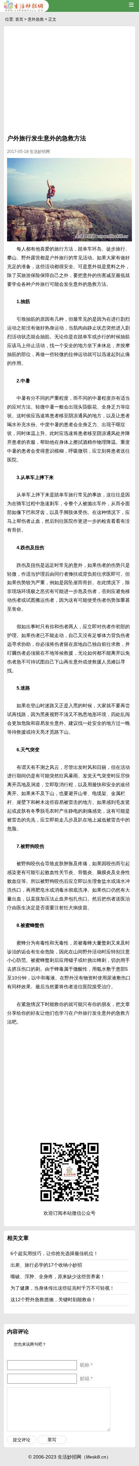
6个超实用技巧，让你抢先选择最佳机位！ (54, 1253)
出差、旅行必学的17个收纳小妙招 (46, 1265)
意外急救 (36, 19)
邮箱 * (86, 1378)
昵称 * (86, 1365)
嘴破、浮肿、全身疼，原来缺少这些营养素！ (57, 1276)
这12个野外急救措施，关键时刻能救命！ (53, 1299)
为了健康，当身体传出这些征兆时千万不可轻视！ (62, 1288)
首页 (19, 19)
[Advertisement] (69, 82)
